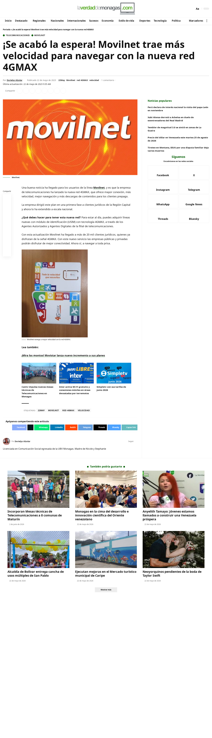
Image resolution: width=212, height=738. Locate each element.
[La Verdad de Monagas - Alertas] (106, 8)
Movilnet (39, 35)
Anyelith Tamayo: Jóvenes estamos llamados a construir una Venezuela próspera (169, 515)
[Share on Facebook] (20, 91)
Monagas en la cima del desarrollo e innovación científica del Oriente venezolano (102, 515)
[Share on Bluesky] (7, 246)
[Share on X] (26, 91)
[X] (9, 8)
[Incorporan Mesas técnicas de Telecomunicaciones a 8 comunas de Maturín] (38, 489)
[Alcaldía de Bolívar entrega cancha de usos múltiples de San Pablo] (38, 549)
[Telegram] (21, 8)
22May (61, 80)
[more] (207, 20)
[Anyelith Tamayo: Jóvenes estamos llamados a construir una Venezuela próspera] (174, 489)
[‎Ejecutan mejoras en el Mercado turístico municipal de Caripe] (106, 549)
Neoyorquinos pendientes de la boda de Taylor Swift (172, 574)
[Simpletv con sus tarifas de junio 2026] (114, 373)
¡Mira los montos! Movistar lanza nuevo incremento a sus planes (63, 355)
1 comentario (107, 80)
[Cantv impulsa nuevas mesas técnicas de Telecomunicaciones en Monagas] (39, 373)
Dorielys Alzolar (14, 80)
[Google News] (13, 8)
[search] (192, 8)
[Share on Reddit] (44, 91)
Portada (6, 29)
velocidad (94, 80)
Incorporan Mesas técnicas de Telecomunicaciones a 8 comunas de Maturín (34, 515)
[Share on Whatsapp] (32, 91)
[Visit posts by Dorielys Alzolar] (6, 441)
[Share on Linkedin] (38, 91)
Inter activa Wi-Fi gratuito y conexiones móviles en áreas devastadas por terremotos (74, 390)
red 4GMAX (82, 80)
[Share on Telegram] (51, 91)
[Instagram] (17, 8)
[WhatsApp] (25, 8)
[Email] (7, 253)
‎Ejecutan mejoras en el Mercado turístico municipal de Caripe (105, 574)
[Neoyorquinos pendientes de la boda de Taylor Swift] (174, 549)
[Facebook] (5, 8)
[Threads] (29, 8)
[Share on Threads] (57, 91)
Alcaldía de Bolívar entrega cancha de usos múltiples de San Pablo (35, 574)
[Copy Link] (63, 91)
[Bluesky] (33, 8)
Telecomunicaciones (18, 35)
